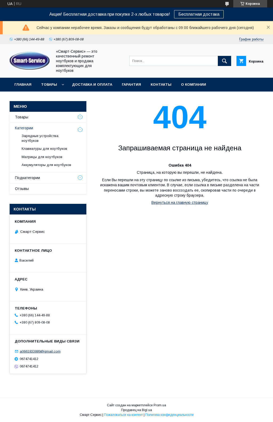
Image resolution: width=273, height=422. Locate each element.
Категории (24, 128)
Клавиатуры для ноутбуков (44, 149)
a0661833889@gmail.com (40, 351)
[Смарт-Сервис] (30, 69)
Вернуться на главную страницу (179, 202)
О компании (193, 84)
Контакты (161, 84)
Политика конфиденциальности (169, 415)
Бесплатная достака (198, 14)
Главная (22, 84)
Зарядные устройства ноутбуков (40, 138)
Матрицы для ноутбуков (42, 157)
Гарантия (131, 84)
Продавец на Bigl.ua (136, 410)
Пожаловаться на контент (123, 415)
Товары (49, 84)
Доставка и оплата (92, 84)
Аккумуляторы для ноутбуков (46, 165)
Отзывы (22, 189)
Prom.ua (160, 405)
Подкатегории (27, 178)
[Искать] (224, 61)
